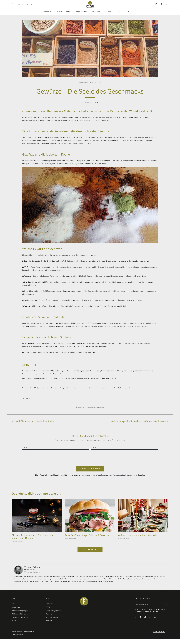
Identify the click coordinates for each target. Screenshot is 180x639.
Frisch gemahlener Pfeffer (123, 267)
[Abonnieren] (167, 604)
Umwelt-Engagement (54, 610)
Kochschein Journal (93, 83)
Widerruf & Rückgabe (20, 614)
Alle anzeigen (90, 549)
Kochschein (20, 631)
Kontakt (49, 621)
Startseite (82, 83)
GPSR (48, 607)
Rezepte (49, 614)
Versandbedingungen (20, 610)
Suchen (15, 604)
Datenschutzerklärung (20, 617)
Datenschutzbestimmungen (123, 475)
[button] (156, 4)
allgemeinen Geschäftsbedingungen (95, 475)
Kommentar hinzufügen (90, 469)
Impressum (16, 607)
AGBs (14, 621)
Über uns (49, 604)
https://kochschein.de (33, 572)
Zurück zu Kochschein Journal (91, 407)
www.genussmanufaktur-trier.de (103, 378)
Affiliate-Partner (52, 617)
